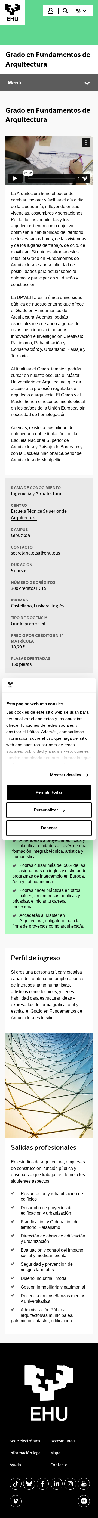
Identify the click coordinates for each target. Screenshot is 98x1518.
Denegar (49, 828)
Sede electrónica (25, 1441)
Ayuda (15, 1465)
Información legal (26, 1453)
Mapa (55, 1453)
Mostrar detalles (65, 775)
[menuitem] (82, 10)
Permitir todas (49, 792)
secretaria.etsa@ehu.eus (35, 553)
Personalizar (46, 810)
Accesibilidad (62, 1441)
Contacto (59, 1465)
